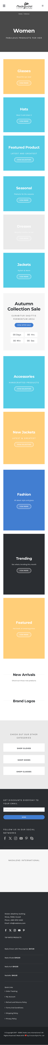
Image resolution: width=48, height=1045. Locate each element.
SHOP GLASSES (24, 772)
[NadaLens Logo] (14, 900)
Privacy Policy (11, 1019)
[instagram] (15, 838)
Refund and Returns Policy (16, 1002)
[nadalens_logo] (24, 2)
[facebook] (4, 838)
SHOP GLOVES (24, 748)
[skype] (31, 838)
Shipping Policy (12, 1013)
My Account (10, 997)
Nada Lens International (31, 1033)
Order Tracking (11, 991)
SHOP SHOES (24, 760)
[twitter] (10, 838)
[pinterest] (26, 838)
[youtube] (21, 838)
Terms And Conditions (14, 1008)
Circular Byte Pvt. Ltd (36, 1035)
